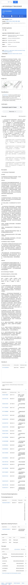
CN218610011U (5, 487)
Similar (21, 16)
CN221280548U (5, 468)
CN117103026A (5, 407)
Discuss (20, 53)
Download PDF (7, 16)
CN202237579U (5, 426)
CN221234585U (5, 452)
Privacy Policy (4, 584)
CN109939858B (5, 441)
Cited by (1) (6, 50)
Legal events (11, 50)
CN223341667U (5, 481)
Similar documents (18, 50)
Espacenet (10, 53)
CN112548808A (5, 411)
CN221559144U (5, 461)
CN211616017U (5, 415)
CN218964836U (5, 445)
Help (9, 584)
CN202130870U (5, 430)
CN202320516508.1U (6, 502)
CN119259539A (5, 367)
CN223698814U (5, 457)
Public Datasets (17, 583)
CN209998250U (5, 448)
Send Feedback (9, 583)
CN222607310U (5, 464)
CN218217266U (5, 433)
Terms (23, 583)
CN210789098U (5, 437)
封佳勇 (13, 21)
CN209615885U (5, 394)
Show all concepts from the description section (11, 573)
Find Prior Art (15, 16)
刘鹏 (16, 21)
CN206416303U (5, 403)
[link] (12, 97)
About (2, 583)
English (10, 19)
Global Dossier (15, 53)
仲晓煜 (18, 21)
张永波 (10, 21)
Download (18, 549)
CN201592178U (5, 484)
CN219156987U (5, 472)
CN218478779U (5, 423)
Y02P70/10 (6, 95)
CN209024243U (5, 419)
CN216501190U (5, 398)
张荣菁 (7, 21)
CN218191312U (5, 476)
